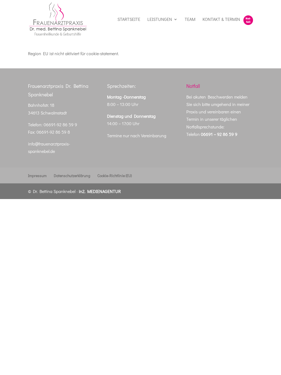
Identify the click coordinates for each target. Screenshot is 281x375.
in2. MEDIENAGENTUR (100, 191)
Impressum (37, 175)
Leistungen (159, 19)
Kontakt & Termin (221, 19)
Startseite (128, 19)
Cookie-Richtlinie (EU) (114, 175)
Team (190, 19)
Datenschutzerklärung (72, 175)
